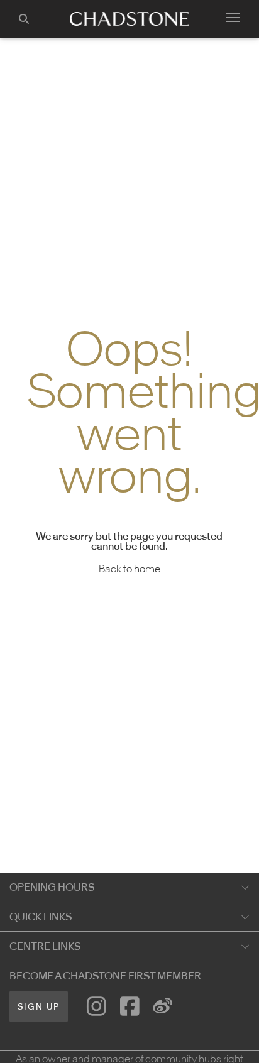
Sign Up (39, 1006)
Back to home (129, 568)
